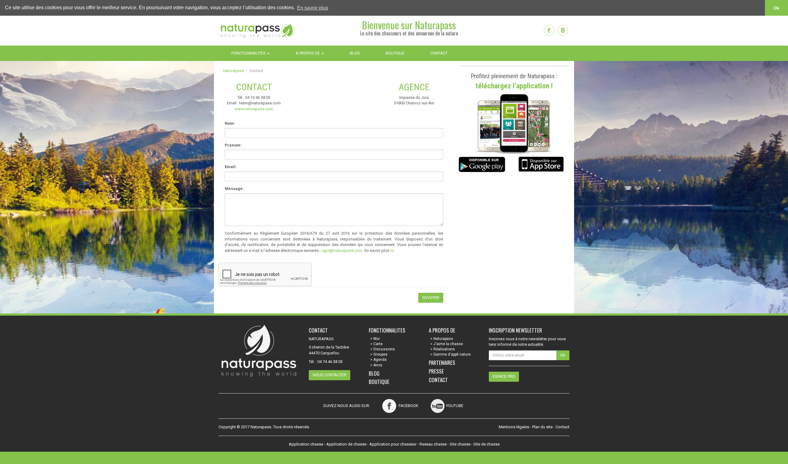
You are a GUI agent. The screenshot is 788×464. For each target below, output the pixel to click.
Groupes (380, 354)
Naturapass (233, 70)
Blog (374, 373)
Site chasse (460, 444)
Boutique (379, 381)
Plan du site (542, 427)
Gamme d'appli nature (452, 354)
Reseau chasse (433, 444)
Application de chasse (346, 444)
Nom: (230, 123)
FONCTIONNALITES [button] (249, 53)
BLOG (355, 53)
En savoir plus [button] (312, 7)
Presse (436, 371)
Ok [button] (776, 8)
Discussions (384, 349)
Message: (234, 188)
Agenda (380, 359)
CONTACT (439, 53)
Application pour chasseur (392, 444)
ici (392, 250)
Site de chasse (486, 444)
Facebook (408, 405)
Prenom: (233, 145)
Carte (378, 344)
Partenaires (442, 362)
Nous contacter (329, 375)
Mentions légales (514, 427)
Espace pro (504, 376)
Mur (376, 339)
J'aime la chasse (448, 344)
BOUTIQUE (395, 53)
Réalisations (444, 349)
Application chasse (306, 444)
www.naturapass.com (254, 109)
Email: (231, 166)
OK (562, 355)
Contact (438, 380)
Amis (377, 365)
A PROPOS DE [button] (308, 53)
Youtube (454, 405)
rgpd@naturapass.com (342, 250)
